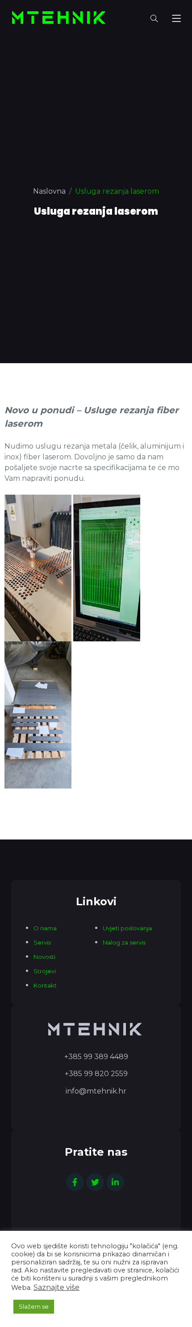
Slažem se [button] (34, 1306)
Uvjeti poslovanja (127, 928)
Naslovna (49, 191)
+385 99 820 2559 (96, 1073)
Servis (42, 942)
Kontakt (45, 985)
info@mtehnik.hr (96, 1091)
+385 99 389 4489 (96, 1056)
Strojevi (44, 971)
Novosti (44, 956)
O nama (45, 928)
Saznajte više (56, 1287)
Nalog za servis (124, 942)
